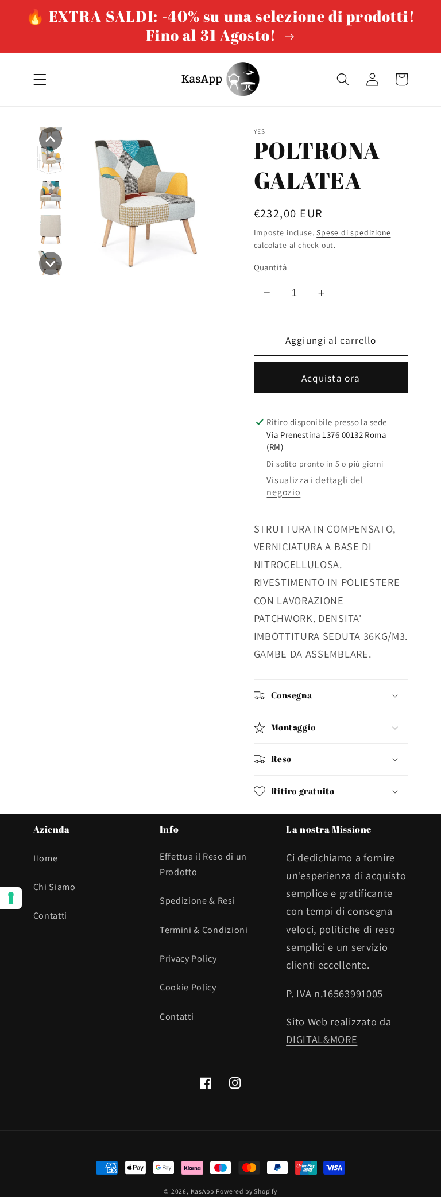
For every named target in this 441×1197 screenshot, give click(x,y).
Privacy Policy (188, 959)
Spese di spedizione (353, 232)
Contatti (50, 916)
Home (45, 858)
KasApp (202, 1191)
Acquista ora (331, 377)
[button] (40, 79)
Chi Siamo (54, 887)
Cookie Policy (188, 987)
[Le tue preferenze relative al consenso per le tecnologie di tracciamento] (11, 898)
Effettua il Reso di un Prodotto (203, 864)
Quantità (270, 267)
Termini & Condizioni (204, 930)
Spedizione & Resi (197, 901)
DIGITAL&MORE (321, 1039)
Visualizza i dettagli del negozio (314, 486)
